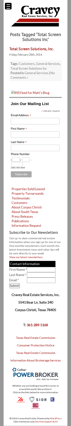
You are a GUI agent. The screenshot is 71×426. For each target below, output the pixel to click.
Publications (20, 221)
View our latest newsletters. (26, 257)
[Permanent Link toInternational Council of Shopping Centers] (21, 399)
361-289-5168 (37, 325)
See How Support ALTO (46, 421)
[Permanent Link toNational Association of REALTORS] (52, 399)
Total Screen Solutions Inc (28, 68)
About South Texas (25, 212)
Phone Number (20, 154)
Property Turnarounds (28, 193)
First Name (19, 129)
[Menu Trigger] (8, 6)
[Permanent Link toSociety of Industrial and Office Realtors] (37, 399)
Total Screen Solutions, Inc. (31, 48)
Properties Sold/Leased (28, 189)
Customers (27, 64)
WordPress (56, 418)
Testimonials (21, 198)
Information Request (26, 226)
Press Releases (22, 216)
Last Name (19, 142)
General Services (48, 64)
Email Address (21, 115)
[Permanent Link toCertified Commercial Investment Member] (35, 405)
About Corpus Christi (27, 207)
